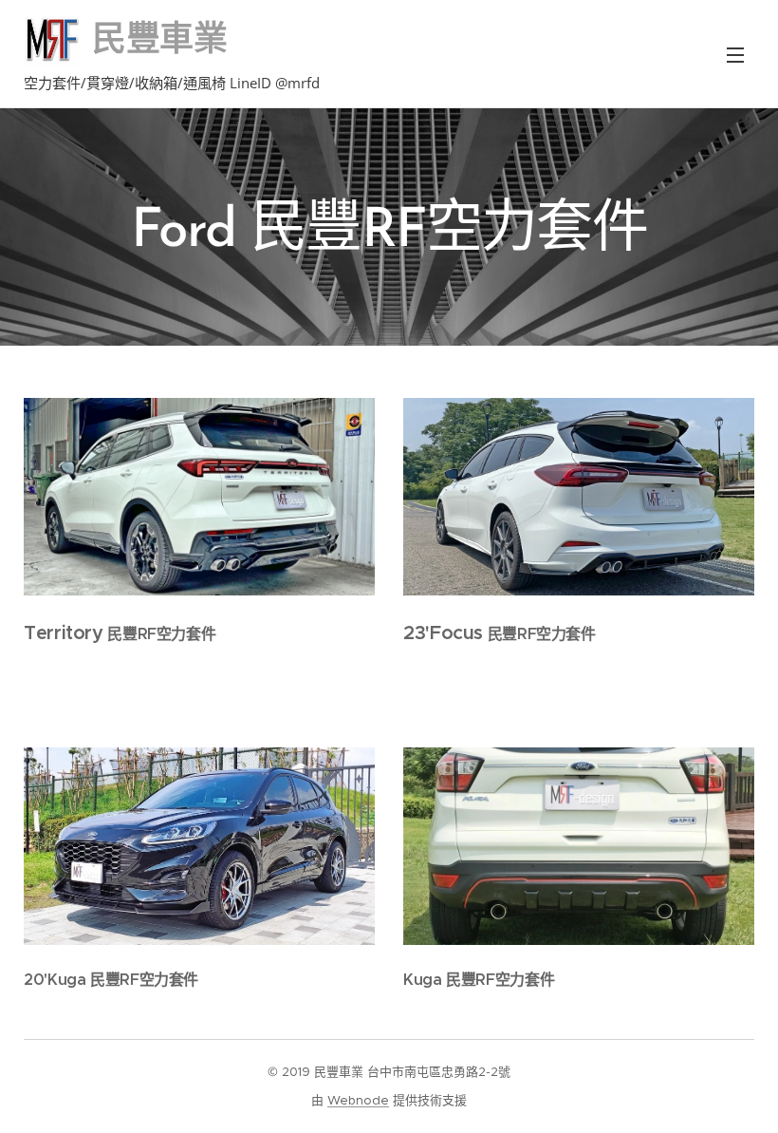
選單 (735, 54)
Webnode (358, 1100)
